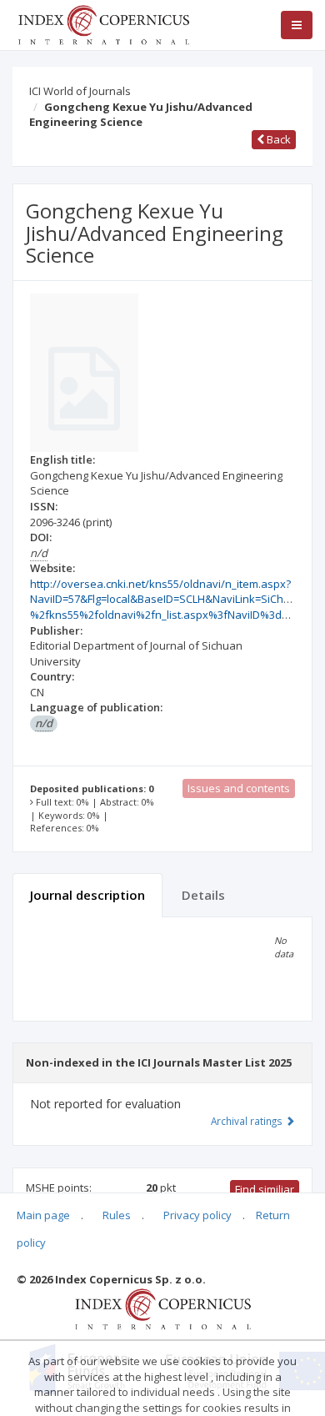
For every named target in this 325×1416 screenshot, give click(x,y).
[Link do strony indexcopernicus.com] (163, 1307)
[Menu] (296, 25)
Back (277, 139)
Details (203, 894)
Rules (116, 1215)
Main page (43, 1215)
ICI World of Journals (80, 90)
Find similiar (264, 1189)
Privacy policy (197, 1215)
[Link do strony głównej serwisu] (103, 23)
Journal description (87, 894)
